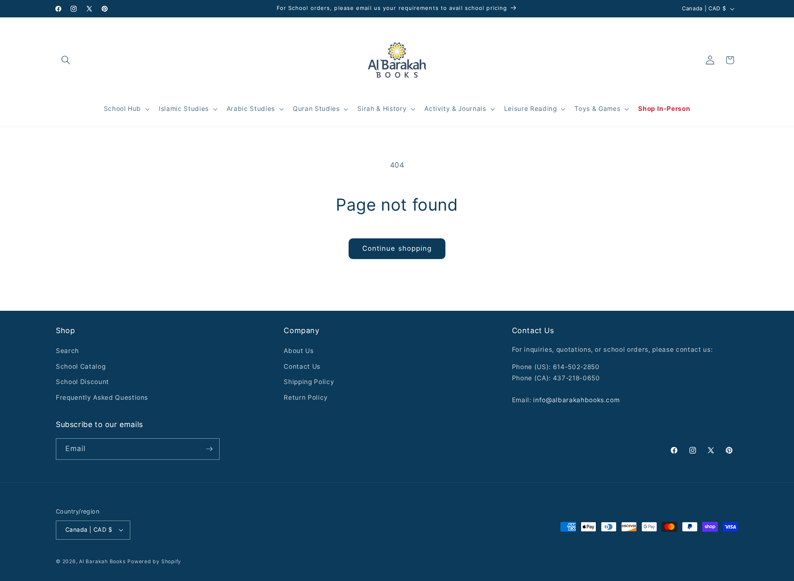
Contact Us (302, 366)
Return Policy (306, 397)
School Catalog (80, 366)
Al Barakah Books (102, 561)
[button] (66, 60)
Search (67, 351)
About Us (298, 351)
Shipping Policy (309, 382)
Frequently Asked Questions (102, 397)
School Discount (82, 382)
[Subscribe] (209, 449)
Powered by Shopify (154, 561)
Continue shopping (397, 248)
